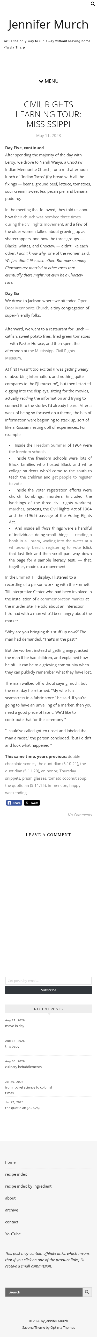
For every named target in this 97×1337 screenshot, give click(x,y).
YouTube (13, 1233)
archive (11, 1210)
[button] (93, 5)
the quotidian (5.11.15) (25, 785)
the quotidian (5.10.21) (58, 763)
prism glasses (34, 778)
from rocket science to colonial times (28, 1090)
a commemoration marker (60, 598)
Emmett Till (26, 577)
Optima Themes (62, 1327)
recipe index (16, 1174)
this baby (12, 1046)
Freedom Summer (50, 445)
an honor (49, 770)
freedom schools (31, 451)
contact (11, 1221)
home (10, 1162)
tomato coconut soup (67, 778)
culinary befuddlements (23, 1066)
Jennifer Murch (49, 24)
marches (16, 508)
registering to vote (63, 547)
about (10, 1198)
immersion (57, 785)
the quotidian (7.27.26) (22, 1107)
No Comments (80, 814)
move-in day (14, 1025)
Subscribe (48, 990)
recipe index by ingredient (28, 1186)
